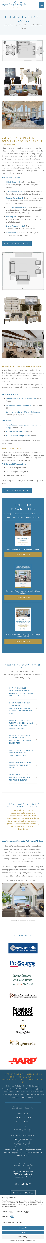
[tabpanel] (23, 878)
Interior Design (23, 1118)
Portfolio (23, 1114)
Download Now (23, 554)
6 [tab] (23, 920)
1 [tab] (12, 920)
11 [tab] (34, 920)
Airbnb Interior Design (23, 1135)
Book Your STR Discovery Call (16, 244)
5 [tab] (21, 920)
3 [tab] (16, 920)
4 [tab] (18, 920)
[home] (14, 4)
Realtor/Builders (23, 1139)
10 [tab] (32, 920)
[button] (41, 5)
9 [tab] (29, 920)
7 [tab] (25, 920)
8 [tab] (27, 920)
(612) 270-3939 (23, 1184)
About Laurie (23, 1121)
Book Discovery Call (23, 1193)
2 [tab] (14, 920)
